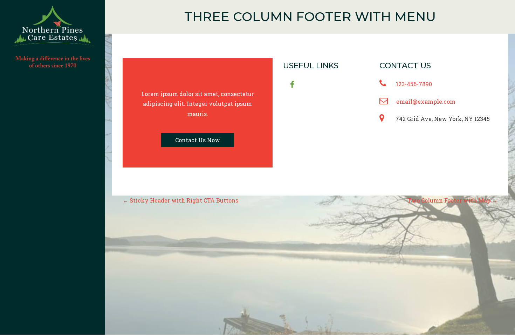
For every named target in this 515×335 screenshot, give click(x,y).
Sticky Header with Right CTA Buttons (180, 200)
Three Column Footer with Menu (310, 16)
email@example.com (425, 101)
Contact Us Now (197, 140)
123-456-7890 (414, 84)
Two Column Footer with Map (452, 200)
